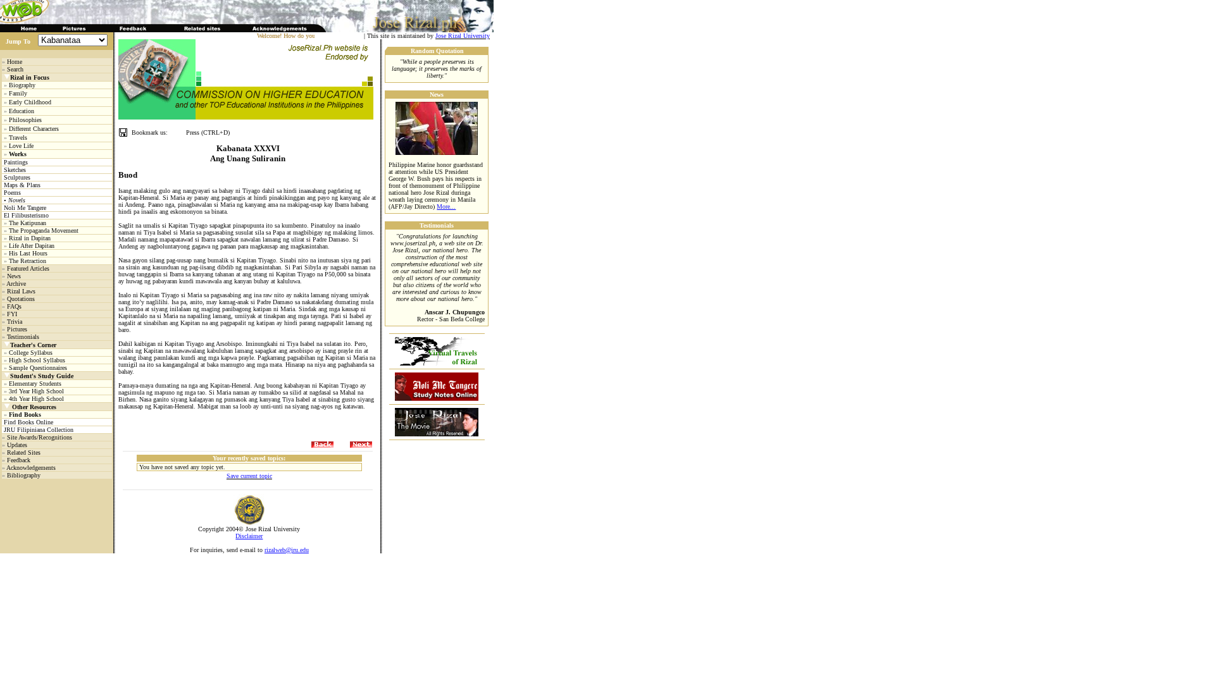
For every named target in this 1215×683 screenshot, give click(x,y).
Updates (17, 444)
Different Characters (34, 128)
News (14, 276)
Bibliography (23, 475)
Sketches (15, 169)
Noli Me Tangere (25, 207)
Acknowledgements (31, 467)
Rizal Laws (21, 291)
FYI (12, 314)
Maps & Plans (22, 185)
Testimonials (23, 336)
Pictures (17, 329)
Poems (12, 192)
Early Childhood (30, 102)
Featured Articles (28, 268)
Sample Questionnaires (38, 367)
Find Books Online (28, 422)
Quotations (21, 298)
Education (21, 111)
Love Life (21, 145)
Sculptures (17, 177)
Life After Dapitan (31, 245)
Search (15, 69)
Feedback (18, 460)
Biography (22, 85)
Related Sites (23, 452)
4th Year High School (36, 398)
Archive (16, 283)
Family (18, 93)
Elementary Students (35, 383)
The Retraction (27, 260)
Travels (18, 137)
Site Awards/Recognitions (39, 437)
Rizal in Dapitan (30, 238)
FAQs (14, 306)
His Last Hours (28, 253)
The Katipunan (27, 222)
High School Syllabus (37, 360)
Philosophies (25, 119)
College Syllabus (31, 352)
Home (14, 61)
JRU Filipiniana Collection (38, 429)
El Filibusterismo (26, 215)
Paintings (16, 162)
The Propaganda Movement (43, 230)
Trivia (14, 321)
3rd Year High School (36, 391)
